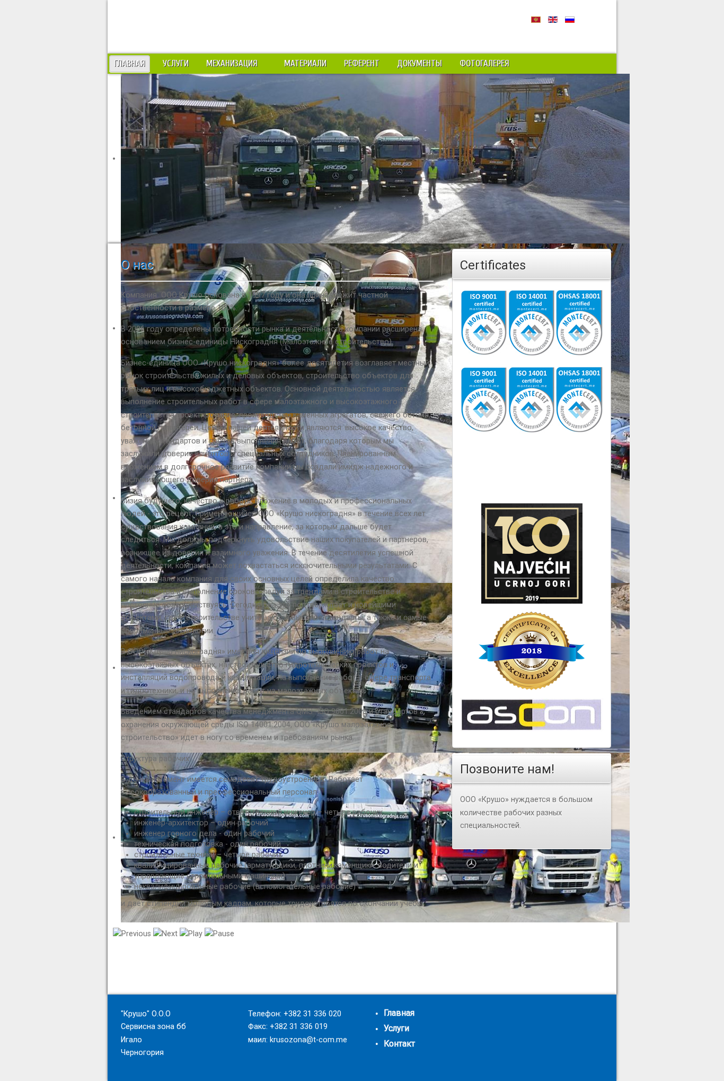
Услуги (176, 63)
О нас (137, 264)
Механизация (232, 63)
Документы (419, 63)
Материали (305, 63)
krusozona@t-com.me (308, 1039)
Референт (361, 63)
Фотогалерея (484, 63)
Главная (129, 63)
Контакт (399, 1044)
